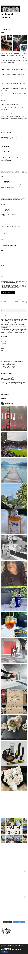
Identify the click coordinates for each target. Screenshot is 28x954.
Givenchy (10, 326)
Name (2, 265)
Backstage (9, 319)
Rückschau (9, 138)
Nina (5, 167)
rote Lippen (9, 331)
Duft (20, 322)
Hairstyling (19, 326)
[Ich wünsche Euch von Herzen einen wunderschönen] (14, 830)
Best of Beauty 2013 (5, 300)
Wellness (23, 332)
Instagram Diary (4, 138)
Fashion (6, 324)
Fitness (16, 324)
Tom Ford (18, 332)
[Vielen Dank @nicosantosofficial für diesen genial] (14, 418)
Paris (15, 329)
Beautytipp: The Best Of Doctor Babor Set (9, 367)
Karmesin (6, 181)
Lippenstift (16, 327)
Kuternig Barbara (4, 382)
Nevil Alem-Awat (4, 329)
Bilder (9, 137)
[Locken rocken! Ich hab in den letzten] (14, 573)
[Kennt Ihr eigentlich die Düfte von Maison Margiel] (14, 521)
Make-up (23, 328)
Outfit (8, 329)
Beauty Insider (17, 319)
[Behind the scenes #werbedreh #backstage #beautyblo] (14, 676)
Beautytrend (10, 320)
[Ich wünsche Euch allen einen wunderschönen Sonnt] (14, 624)
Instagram (24, 137)
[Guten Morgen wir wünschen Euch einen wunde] (14, 727)
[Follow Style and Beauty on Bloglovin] (6, 942)
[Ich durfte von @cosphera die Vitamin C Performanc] (14, 881)
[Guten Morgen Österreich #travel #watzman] (14, 496)
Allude (2, 319)
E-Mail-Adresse (4, 271)
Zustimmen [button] (5, 951)
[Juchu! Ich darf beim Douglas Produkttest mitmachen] (14, 598)
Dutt (20, 137)
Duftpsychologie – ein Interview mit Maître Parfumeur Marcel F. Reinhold (12, 378)
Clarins (17, 323)
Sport (13, 138)
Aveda (4, 319)
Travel (2, 352)
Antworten (3, 162)
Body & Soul (3, 343)
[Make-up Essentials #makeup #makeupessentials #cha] (14, 547)
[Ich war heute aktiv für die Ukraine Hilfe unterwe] (14, 701)
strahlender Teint (11, 332)
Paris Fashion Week (21, 329)
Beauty (13, 319)
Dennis (2, 383)
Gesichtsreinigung (4, 326)
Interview (4, 328)
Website (2, 276)
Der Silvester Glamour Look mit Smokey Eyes (21, 301)
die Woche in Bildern (15, 137)
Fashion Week (12, 324)
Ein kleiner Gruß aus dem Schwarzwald (8, 364)
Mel (3, 32)
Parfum (11, 329)
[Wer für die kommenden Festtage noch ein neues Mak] (14, 856)
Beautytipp (4, 320)
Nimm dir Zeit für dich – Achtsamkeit (8, 366)
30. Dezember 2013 (7, 182)
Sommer (3, 332)
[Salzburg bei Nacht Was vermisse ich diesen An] (14, 907)
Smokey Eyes (20, 331)
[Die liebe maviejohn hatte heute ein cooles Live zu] (14, 753)
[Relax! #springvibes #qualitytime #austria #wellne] (14, 470)
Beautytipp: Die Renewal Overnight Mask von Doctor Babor (12, 361)
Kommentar (3, 250)
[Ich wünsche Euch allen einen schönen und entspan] (14, 444)
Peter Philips (3, 331)
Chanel (11, 322)
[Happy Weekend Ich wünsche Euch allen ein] (14, 778)
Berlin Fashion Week (17, 320)
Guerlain (15, 326)
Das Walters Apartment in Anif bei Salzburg (17, 382)
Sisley (14, 331)
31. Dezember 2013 (7, 224)
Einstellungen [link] (7, 948)
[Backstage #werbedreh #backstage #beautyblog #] (14, 650)
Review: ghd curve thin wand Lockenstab (14, 380)
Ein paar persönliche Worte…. (10, 379)
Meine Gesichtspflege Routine (7, 363)
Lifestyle (4, 23)
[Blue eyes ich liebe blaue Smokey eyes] (14, 804)
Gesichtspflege (21, 324)
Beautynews (24, 319)
